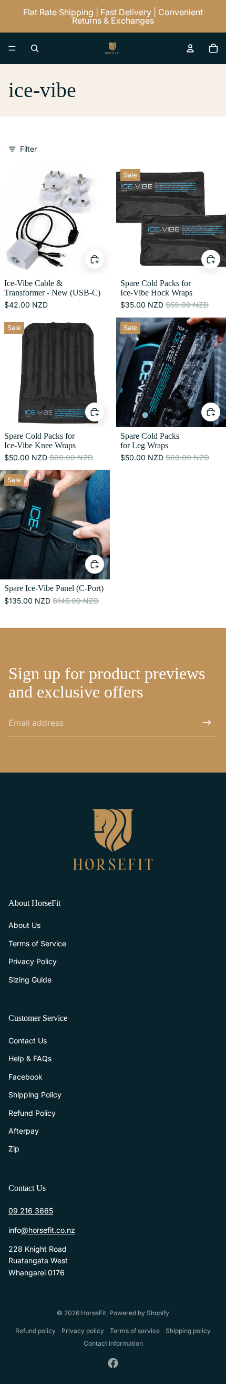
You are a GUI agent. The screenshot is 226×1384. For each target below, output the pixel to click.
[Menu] (12, 48)
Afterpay (23, 1130)
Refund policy (35, 1331)
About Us (24, 925)
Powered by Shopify (139, 1313)
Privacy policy (82, 1331)
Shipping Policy (34, 1094)
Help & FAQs (30, 1058)
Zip (13, 1148)
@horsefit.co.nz (48, 1229)
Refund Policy (32, 1112)
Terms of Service (37, 943)
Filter (28, 148)
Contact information (113, 1343)
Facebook (25, 1076)
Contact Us (27, 1040)
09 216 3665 (30, 1210)
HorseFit (93, 1313)
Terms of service (135, 1331)
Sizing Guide (30, 979)
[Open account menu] (190, 48)
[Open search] (34, 48)
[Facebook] (113, 1363)
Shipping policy (188, 1331)
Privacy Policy (32, 961)
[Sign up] (207, 722)
